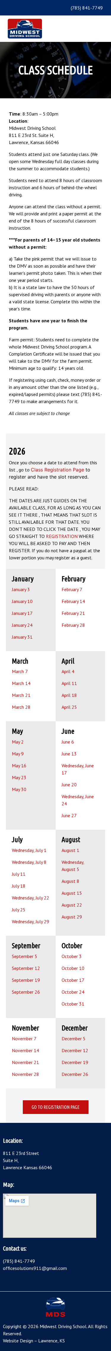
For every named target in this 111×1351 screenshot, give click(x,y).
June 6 (68, 742)
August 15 (72, 893)
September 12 (26, 968)
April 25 (69, 707)
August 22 (72, 905)
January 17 (22, 613)
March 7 (20, 671)
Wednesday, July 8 (29, 862)
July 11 (18, 874)
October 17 (73, 980)
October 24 (73, 992)
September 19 (26, 980)
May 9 (18, 754)
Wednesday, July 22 (30, 898)
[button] (99, 28)
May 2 (18, 742)
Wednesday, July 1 (29, 850)
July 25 (18, 910)
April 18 (69, 695)
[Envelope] (25, 8)
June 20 (69, 784)
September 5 (24, 956)
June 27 (69, 815)
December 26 (75, 1074)
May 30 (19, 789)
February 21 (73, 613)
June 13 (69, 754)
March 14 (21, 683)
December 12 (75, 1050)
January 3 (21, 589)
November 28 (25, 1074)
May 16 (19, 765)
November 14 (25, 1050)
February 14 (73, 601)
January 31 (22, 637)
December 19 (75, 1062)
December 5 (74, 1038)
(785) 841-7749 (19, 1261)
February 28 (73, 625)
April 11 (69, 683)
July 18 (18, 886)
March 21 (21, 695)
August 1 (70, 850)
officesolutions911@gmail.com (35, 1268)
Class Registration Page (57, 470)
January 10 (22, 601)
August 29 (72, 917)
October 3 (72, 956)
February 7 (72, 589)
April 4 (68, 671)
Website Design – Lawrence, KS (34, 1341)
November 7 (24, 1038)
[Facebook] (16, 8)
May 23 (19, 777)
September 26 (26, 992)
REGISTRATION (62, 536)
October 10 (73, 968)
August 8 (70, 881)
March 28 (21, 707)
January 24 (22, 625)
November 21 (25, 1062)
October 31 (73, 1004)
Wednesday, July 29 (30, 921)
